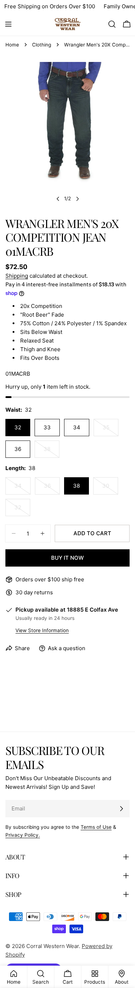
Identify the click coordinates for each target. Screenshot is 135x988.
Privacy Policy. (22, 835)
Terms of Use (96, 827)
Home (12, 45)
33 (47, 427)
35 (110, 430)
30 (110, 488)
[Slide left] (58, 199)
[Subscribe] (121, 808)
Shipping (16, 275)
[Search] (112, 24)
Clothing (41, 45)
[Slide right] (77, 199)
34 (76, 427)
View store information (42, 630)
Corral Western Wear (52, 946)
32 (17, 427)
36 (17, 449)
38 (51, 452)
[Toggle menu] (8, 24)
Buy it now (67, 557)
